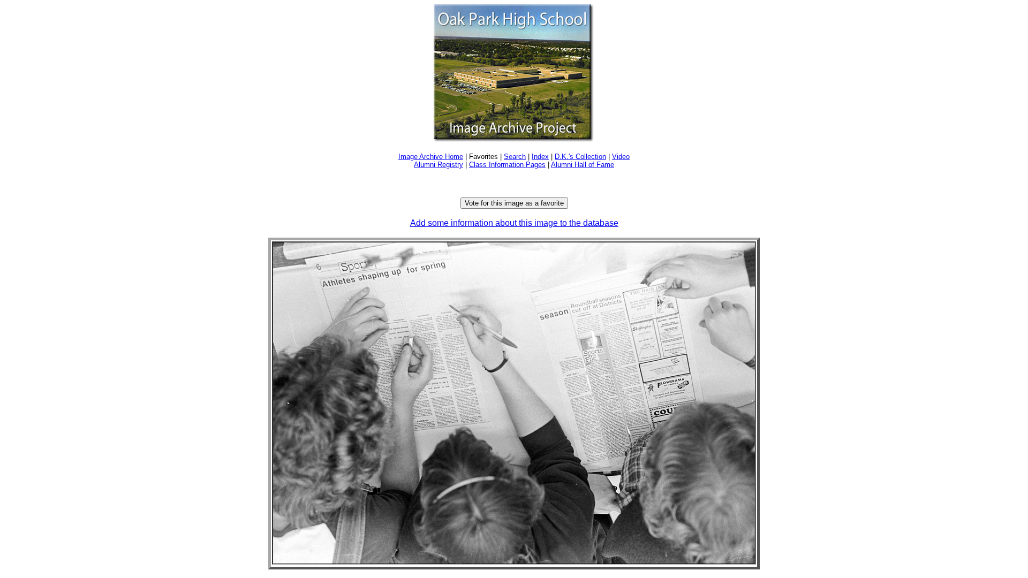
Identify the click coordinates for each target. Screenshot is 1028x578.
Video (621, 157)
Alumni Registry (438, 165)
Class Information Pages (507, 165)
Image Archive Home (430, 157)
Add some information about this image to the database (514, 222)
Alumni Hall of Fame (582, 165)
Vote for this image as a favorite (514, 203)
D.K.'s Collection (580, 157)
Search (515, 157)
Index (540, 157)
